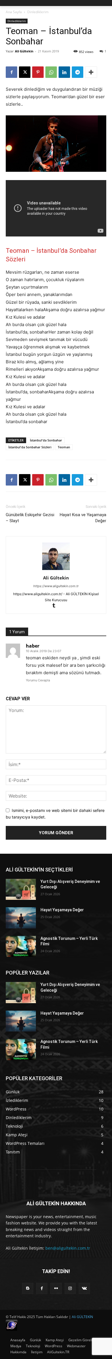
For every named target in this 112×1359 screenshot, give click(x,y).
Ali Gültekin (24, 51)
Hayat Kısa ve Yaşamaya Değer (83, 517)
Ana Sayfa (14, 11)
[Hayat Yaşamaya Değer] (21, 917)
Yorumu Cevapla (38, 680)
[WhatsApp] (51, 72)
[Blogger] (27, 1288)
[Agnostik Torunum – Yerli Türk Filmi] (21, 946)
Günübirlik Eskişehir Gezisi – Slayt (30, 517)
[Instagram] (70, 1288)
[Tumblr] (56, 606)
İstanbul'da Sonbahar (46, 440)
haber (32, 646)
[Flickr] (55, 1288)
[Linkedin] (64, 72)
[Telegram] (77, 72)
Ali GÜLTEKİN (82, 1316)
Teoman (64, 447)
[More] (91, 72)
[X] (24, 72)
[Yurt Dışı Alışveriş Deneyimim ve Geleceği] (21, 889)
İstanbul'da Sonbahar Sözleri (29, 447)
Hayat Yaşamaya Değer (62, 910)
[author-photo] (56, 569)
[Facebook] (11, 72)
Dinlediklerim (38, 11)
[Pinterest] (38, 72)
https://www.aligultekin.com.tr (56, 586)
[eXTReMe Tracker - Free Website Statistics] (12, 1329)
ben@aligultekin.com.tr (67, 1248)
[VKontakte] (84, 1288)
